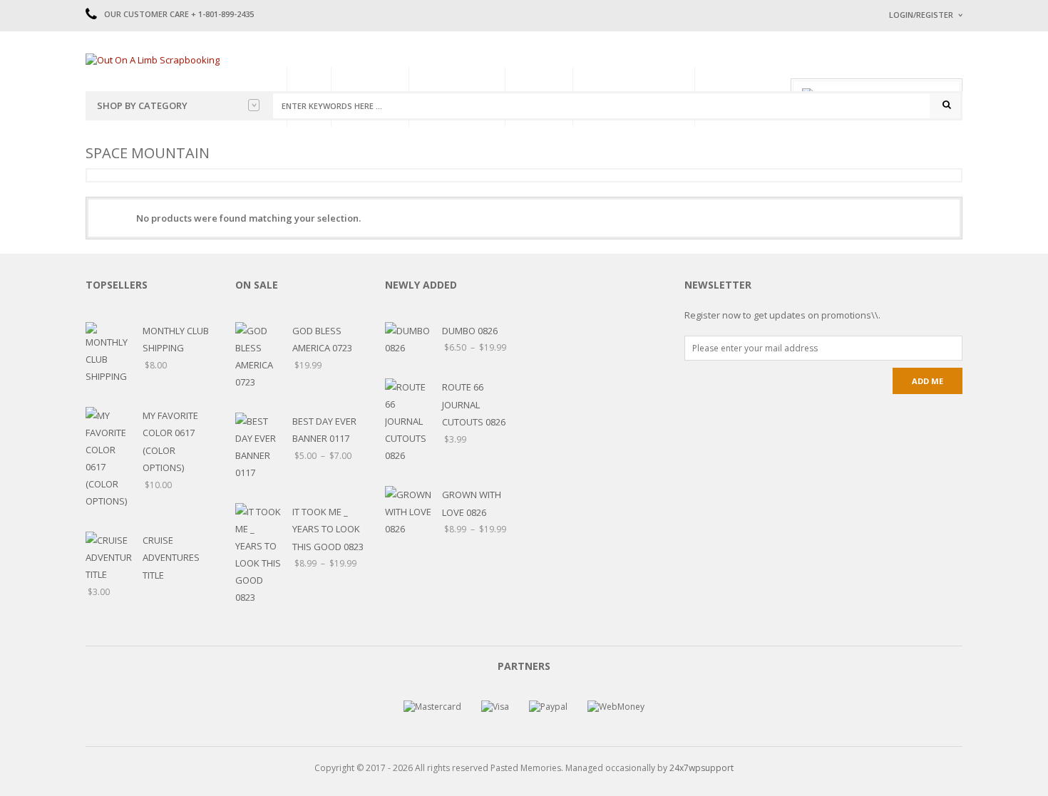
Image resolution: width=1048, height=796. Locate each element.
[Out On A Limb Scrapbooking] (153, 59)
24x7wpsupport (701, 768)
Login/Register (921, 14)
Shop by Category (142, 105)
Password (911, 134)
